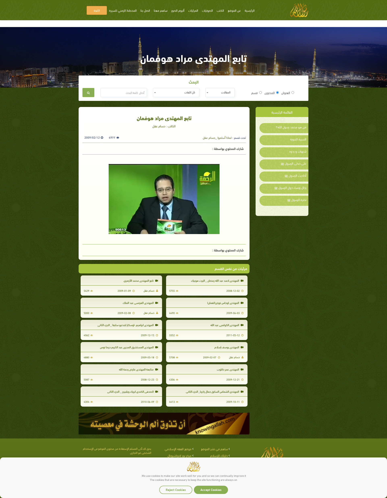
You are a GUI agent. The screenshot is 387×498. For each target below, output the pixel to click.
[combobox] (220, 92)
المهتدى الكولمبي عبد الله (225, 325)
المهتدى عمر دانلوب (228, 369)
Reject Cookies (176, 489)
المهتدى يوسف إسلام (227, 347)
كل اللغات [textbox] (189, 92)
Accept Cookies (211, 489)
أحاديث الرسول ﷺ (295, 175)
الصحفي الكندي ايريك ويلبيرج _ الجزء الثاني (130, 391)
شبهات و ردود (297, 151)
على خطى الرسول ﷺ (293, 163)
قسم (254, 92)
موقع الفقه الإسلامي (178, 448)
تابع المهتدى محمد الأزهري (139, 280)
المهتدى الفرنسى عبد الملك (138, 302)
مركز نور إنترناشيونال (179, 455)
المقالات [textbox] (225, 92)
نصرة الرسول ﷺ (296, 199)
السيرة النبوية (298, 139)
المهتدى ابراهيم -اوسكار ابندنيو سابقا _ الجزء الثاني (126, 325)
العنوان (285, 92)
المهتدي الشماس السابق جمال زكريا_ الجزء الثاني (213, 391)
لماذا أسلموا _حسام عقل (217, 137)
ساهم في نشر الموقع (214, 448)
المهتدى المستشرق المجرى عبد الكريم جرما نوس (127, 347)
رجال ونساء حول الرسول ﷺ (290, 187)
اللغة (97, 10)
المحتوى (269, 92)
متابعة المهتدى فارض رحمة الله (136, 369)
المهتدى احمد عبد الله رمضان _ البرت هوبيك (215, 280)
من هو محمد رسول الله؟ (291, 127)
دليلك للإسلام (219, 455)
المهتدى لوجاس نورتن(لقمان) (223, 302)
